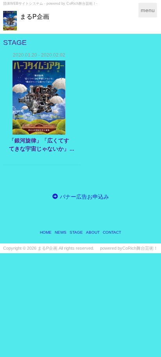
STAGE (76, 232)
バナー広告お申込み (84, 197)
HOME (46, 232)
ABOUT (93, 232)
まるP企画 (34, 16)
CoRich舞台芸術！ (140, 248)
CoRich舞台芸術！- (81, 3)
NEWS (60, 232)
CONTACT (112, 232)
